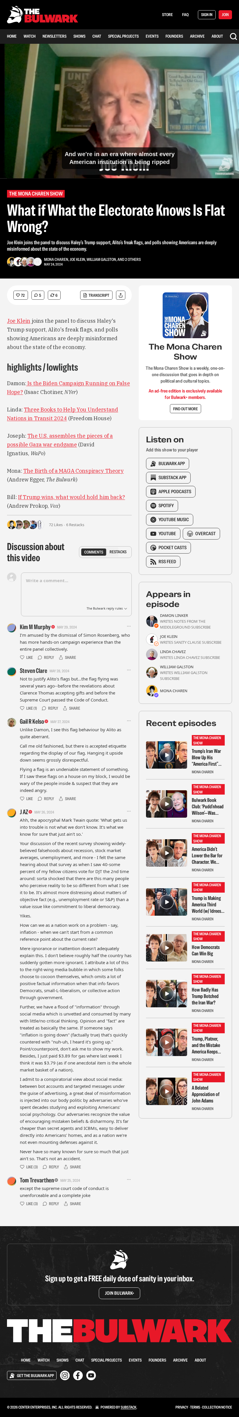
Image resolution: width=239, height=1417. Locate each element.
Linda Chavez (173, 651)
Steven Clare (33, 670)
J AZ (24, 812)
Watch (30, 36)
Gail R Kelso (32, 721)
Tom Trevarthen (37, 1180)
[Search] (233, 36)
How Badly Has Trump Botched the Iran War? (205, 996)
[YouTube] (91, 1375)
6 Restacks (75, 524)
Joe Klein (77, 259)
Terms (195, 1407)
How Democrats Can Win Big (206, 950)
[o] (166, 755)
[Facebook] (78, 1375)
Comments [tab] (93, 551)
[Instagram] (65, 1375)
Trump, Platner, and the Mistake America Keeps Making (206, 1045)
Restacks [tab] (118, 551)
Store (167, 14)
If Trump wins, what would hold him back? (71, 497)
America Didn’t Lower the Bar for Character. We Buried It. (207, 855)
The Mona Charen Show (36, 193)
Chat (96, 36)
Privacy (181, 1407)
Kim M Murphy (35, 627)
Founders (174, 36)
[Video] (11, 105)
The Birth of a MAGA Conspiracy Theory (73, 470)
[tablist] (105, 552)
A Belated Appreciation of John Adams (205, 1094)
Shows (79, 36)
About (217, 36)
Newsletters (54, 36)
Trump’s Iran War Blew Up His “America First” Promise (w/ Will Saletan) (206, 757)
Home (12, 36)
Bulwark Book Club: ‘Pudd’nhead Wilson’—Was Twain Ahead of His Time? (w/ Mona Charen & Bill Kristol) (208, 806)
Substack (128, 1407)
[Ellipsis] (128, 626)
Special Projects (123, 36)
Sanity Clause (187, 642)
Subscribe (201, 627)
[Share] (120, 295)
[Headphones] (11, 117)
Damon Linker (174, 615)
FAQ (185, 14)
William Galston (101, 259)
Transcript (99, 295)
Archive (197, 36)
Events (152, 36)
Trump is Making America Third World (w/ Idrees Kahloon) (206, 904)
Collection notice (217, 1407)
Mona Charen (56, 259)
